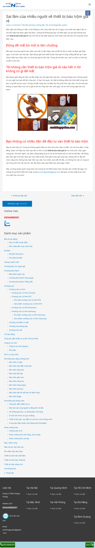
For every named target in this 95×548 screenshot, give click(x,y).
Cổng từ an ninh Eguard (18, 346)
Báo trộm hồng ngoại (17, 385)
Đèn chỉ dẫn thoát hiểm (18, 242)
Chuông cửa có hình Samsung (24, 311)
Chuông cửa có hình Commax (23, 293)
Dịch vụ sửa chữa (11, 354)
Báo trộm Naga (15, 396)
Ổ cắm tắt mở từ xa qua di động (21, 416)
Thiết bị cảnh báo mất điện (14, 456)
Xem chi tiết (32, 494)
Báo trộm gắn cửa (16, 377)
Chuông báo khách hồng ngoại (21, 278)
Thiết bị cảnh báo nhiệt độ (14, 460)
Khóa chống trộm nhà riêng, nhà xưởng (24, 435)
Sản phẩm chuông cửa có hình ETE (28, 304)
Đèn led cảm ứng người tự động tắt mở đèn (26, 408)
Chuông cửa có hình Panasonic (24, 308)
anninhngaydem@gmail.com (49, 172)
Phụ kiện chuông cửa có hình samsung (29, 315)
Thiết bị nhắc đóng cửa (13, 464)
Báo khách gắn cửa (17, 274)
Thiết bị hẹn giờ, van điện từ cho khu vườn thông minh (30, 419)
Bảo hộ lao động (10, 239)
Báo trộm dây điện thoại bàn (20, 366)
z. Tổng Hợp (9, 473)
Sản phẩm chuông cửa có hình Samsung (30, 319)
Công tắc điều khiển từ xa (19, 404)
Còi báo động (9, 334)
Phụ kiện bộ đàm (15, 258)
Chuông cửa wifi (15, 330)
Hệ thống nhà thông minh (14, 401)
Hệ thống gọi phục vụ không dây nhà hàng (26, 412)
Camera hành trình (11, 262)
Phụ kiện (12, 350)
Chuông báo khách (11, 271)
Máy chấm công (10, 443)
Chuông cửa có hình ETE (21, 297)
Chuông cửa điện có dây (19, 322)
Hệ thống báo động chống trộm (16, 359)
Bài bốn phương (28, 25)
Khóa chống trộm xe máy (19, 438)
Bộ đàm (7, 251)
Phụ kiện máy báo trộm (13, 451)
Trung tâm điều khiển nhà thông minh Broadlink (28, 423)
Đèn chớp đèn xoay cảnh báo (21, 246)
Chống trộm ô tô (15, 431)
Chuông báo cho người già (14, 266)
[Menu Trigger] (87, 13)
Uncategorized (10, 469)
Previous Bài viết (19, 196)
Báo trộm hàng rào (16, 381)
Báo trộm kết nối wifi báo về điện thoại (24, 393)
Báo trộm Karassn (16, 389)
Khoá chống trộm (11, 427)
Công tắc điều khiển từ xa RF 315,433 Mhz (21, 339)
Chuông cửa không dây (18, 326)
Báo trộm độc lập (16, 373)
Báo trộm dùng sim (16, 370)
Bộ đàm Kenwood (16, 254)
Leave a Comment (13, 25)
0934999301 (11, 217)
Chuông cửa (9, 286)
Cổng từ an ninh (10, 343)
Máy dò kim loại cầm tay (14, 447)
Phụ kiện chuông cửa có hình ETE (27, 300)
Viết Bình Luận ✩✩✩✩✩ (17, 204)
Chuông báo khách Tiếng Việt (21, 282)
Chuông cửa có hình (17, 289)
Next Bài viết (77, 196)
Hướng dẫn (40, 25)
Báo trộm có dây (15, 362)
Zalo (88, 545)
